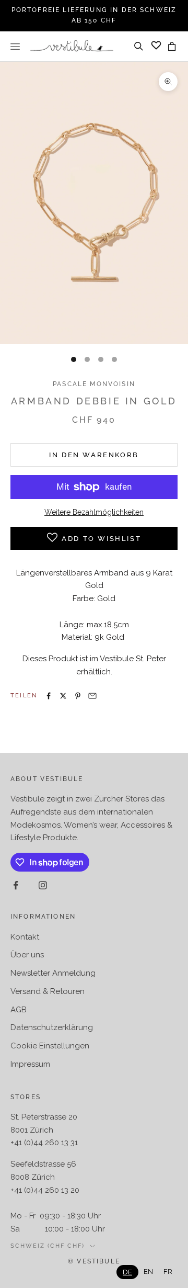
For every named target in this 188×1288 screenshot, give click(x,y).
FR (167, 1271)
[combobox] (127, 1272)
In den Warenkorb (94, 455)
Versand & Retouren (47, 991)
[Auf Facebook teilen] (48, 696)
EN (148, 1271)
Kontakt (24, 937)
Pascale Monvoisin (94, 384)
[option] (148, 1272)
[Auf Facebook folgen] (15, 885)
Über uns (27, 954)
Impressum (30, 1064)
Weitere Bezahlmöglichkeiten (94, 512)
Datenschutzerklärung (51, 1027)
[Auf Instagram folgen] (43, 885)
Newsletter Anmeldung (53, 973)
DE (127, 1272)
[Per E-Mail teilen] (92, 696)
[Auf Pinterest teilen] (78, 696)
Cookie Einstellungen (49, 1045)
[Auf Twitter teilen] (63, 696)
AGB (18, 1009)
